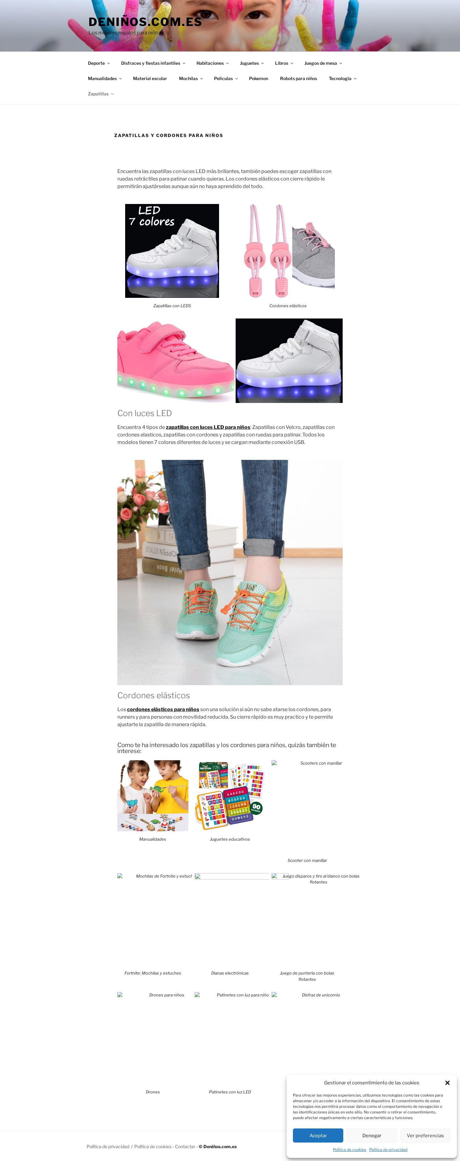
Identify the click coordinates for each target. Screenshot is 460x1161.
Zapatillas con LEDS (172, 305)
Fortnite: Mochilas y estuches (153, 972)
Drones (153, 1091)
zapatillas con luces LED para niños (208, 427)
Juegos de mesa (320, 63)
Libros (281, 63)
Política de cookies (349, 1149)
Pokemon (258, 78)
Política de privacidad (388, 1149)
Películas (223, 78)
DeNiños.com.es (146, 22)
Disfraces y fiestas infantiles (150, 63)
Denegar (371, 1135)
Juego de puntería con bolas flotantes (307, 976)
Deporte (96, 63)
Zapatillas (98, 93)
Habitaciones (210, 63)
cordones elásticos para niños (163, 709)
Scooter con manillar (307, 860)
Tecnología (340, 78)
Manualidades (102, 78)
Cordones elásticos (288, 305)
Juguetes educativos (230, 839)
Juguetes (249, 63)
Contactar (185, 1146)
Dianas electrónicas (230, 972)
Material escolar (150, 78)
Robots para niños (298, 78)
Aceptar (318, 1135)
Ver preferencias (425, 1135)
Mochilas (188, 78)
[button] (447, 1083)
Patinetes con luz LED (230, 1091)
